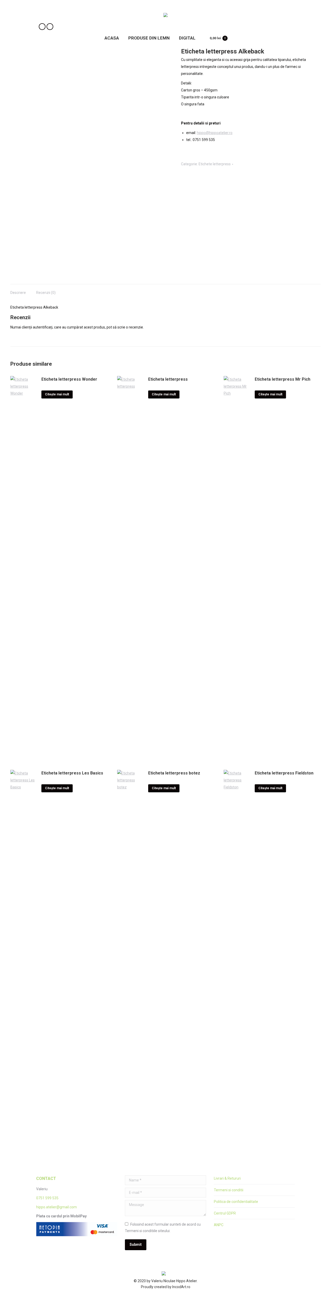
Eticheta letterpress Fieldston (284, 773)
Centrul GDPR (225, 1213)
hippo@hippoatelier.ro (214, 133)
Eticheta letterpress (168, 379)
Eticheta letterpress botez (174, 773)
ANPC (218, 1225)
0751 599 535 (47, 1198)
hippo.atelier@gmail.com (56, 1207)
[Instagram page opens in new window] (50, 26)
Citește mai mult (57, 394)
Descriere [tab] (18, 293)
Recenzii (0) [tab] (46, 293)
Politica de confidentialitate (236, 1202)
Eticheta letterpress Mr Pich (282, 379)
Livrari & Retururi (227, 1178)
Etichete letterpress (215, 164)
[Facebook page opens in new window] (42, 26)
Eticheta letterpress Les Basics (72, 773)
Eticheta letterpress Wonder (69, 379)
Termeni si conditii (228, 1190)
